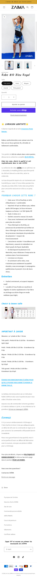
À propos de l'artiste (11, 497)
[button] (4, 7)
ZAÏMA (19, 168)
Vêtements (7, 530)
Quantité (4, 92)
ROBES (22, 460)
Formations (8, 525)
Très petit (7, 83)
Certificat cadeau (9, 534)
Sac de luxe (8, 506)
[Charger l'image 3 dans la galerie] (28, 65)
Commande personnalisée (13, 511)
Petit (17, 83)
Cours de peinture (10, 520)
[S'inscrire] (30, 549)
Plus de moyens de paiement (18, 115)
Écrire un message (8, 477)
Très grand (17, 88)
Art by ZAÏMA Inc (10, 573)
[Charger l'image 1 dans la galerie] (9, 65)
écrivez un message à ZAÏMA (18, 409)
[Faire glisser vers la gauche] (2, 65)
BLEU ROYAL (29, 157)
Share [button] (6, 487)
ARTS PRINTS (8, 516)
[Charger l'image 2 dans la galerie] (18, 65)
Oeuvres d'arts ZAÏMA (11, 502)
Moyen (26, 83)
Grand (6, 88)
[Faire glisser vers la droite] (34, 65)
